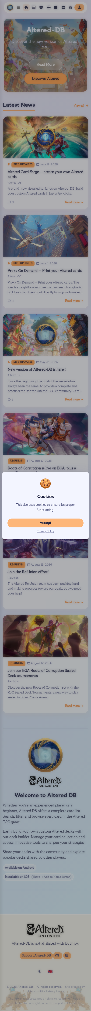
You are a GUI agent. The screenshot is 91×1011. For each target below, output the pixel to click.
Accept (45, 523)
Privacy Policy (45, 531)
